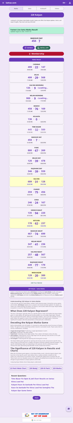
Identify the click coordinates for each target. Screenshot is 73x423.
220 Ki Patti (45, 368)
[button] (36, 420)
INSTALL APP (42, 48)
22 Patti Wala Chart (18, 368)
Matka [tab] (16, 8)
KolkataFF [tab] (43, 8)
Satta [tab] (29, 8)
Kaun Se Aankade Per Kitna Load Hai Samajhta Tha (32, 388)
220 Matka (57, 368)
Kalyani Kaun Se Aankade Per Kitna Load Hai (30, 385)
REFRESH (28, 48)
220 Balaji (33, 368)
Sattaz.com (11, 2)
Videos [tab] (57, 8)
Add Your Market (36, 283)
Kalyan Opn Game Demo (21, 390)
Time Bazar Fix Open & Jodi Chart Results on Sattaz (32, 379)
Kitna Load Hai (17, 382)
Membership (36, 53)
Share (36, 398)
